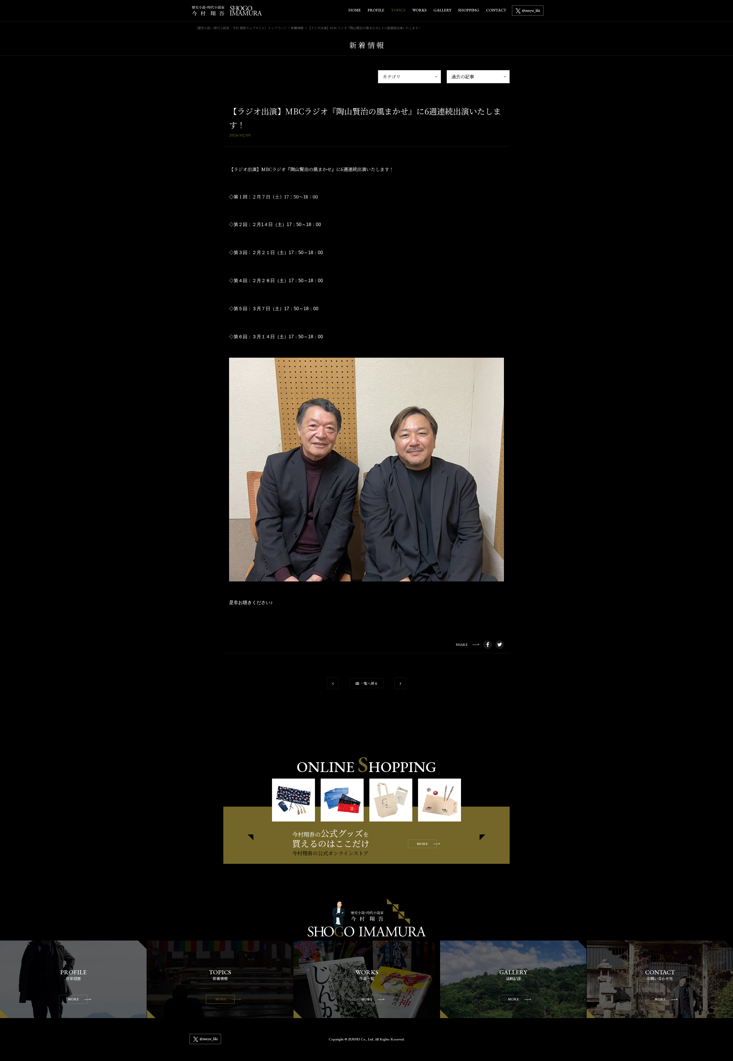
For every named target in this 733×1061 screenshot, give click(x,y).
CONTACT (496, 10)
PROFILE (376, 10)
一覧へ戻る (369, 683)
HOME (354, 10)
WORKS (419, 10)
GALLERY (442, 10)
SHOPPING (468, 10)
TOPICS (398, 10)
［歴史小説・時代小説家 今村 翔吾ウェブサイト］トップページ (241, 27)
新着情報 (297, 27)
